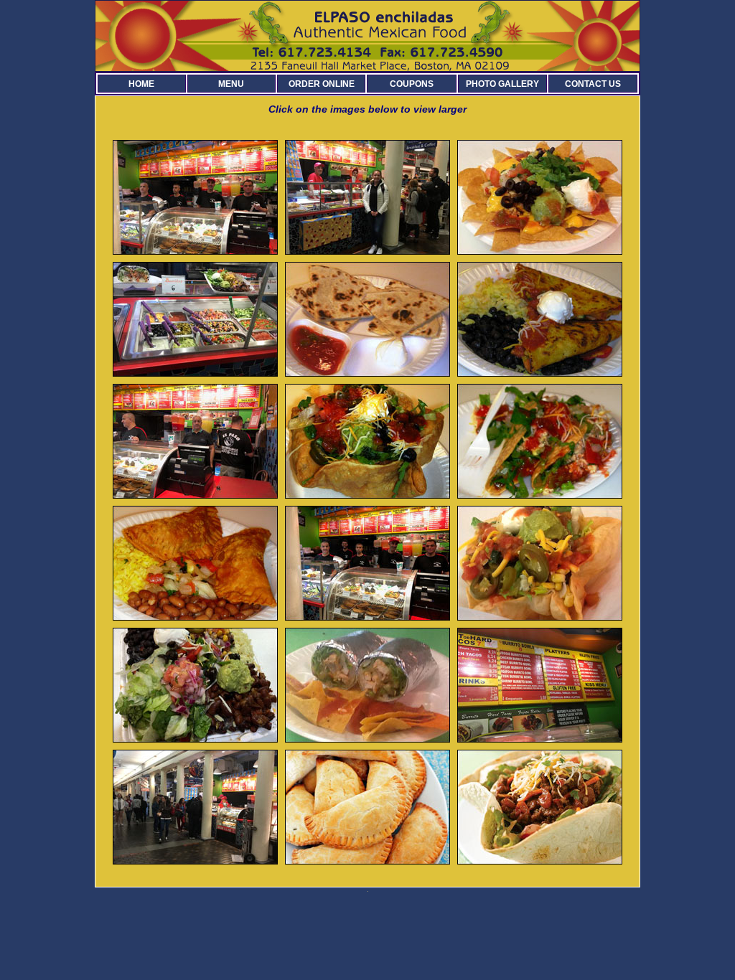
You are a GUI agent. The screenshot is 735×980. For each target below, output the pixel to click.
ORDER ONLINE (322, 84)
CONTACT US (593, 84)
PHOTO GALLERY (502, 84)
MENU (231, 84)
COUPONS (412, 84)
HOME (141, 84)
